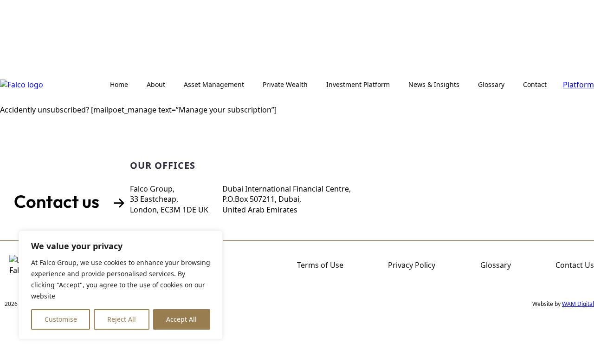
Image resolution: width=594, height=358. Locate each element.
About (156, 84)
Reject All (121, 319)
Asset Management (214, 84)
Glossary (491, 84)
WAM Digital (578, 304)
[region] (121, 285)
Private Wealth (285, 84)
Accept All (181, 319)
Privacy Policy (411, 265)
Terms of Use (320, 265)
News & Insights (433, 84)
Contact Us (574, 265)
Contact (535, 84)
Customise (61, 319)
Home (119, 84)
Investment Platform (358, 84)
